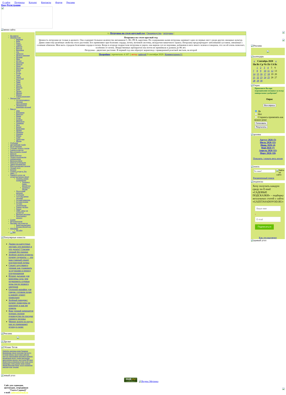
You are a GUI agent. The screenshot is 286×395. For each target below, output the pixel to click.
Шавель (19, 95)
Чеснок (18, 91)
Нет (259, 114)
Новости (13, 153)
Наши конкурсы (15, 155)
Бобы (18, 41)
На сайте (19, 230)
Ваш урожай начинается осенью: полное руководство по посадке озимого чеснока (21, 315)
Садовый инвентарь (23, 200)
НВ (28, 360)
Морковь (19, 57)
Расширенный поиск (263, 178)
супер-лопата (15, 363)
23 (261, 77)
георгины (20, 353)
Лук (17, 52)
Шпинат (19, 93)
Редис (18, 71)
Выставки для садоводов (19, 223)
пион (31, 360)
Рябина (18, 136)
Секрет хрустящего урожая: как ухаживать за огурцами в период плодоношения (20, 269)
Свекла (18, 77)
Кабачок (19, 46)
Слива (18, 137)
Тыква (18, 82)
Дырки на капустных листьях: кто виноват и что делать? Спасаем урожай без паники (20, 248)
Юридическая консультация (20, 166)
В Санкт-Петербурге (23, 227)
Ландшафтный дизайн (18, 145)
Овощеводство (15, 37)
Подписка (19, 2)
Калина (18, 127)
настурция (22, 360)
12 (272, 71)
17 (265, 74)
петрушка (168, 33)
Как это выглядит (268, 237)
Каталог (33, 2)
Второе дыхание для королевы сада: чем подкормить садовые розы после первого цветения (19, 281)
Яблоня (18, 141)
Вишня (18, 116)
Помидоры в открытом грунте (13, 362)
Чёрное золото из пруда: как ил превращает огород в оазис (21, 324)
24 (265, 77)
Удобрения (14, 143)
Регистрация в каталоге (21, 217)
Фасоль (18, 86)
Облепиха (19, 132)
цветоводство (7, 367)
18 (268, 74)
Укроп (18, 84)
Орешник (19, 134)
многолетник (7, 360)
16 (261, 74)
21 (254, 77)
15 (258, 74)
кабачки (26, 354)
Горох (18, 43)
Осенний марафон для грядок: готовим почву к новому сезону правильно (20, 293)
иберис (11, 354)
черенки (16, 367)
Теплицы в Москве (26, 188)
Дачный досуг (15, 168)
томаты (27, 363)
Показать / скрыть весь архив (268, 158)
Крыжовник (20, 128)
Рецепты (13, 169)
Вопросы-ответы (16, 161)
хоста (22, 365)
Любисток (19, 53)
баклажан (24, 351)
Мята (18, 59)
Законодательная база (18, 164)
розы (26, 362)
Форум (58, 2)
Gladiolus (6, 351)
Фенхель (19, 87)
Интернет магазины (23, 214)
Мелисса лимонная (23, 55)
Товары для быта (22, 207)
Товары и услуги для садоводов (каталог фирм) (19, 176)
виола (14, 353)
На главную (14, 36)
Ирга (18, 125)
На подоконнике (16, 146)
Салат (18, 75)
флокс (17, 365)
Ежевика (19, 120)
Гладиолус (27, 353)
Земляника (20, 123)
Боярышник (20, 112)
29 (258, 80)
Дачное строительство (18, 157)
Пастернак (20, 62)
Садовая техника (22, 202)
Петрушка (19, 68)
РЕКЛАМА (14, 228)
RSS (14, 232)
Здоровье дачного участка (19, 148)
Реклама (70, 2)
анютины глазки (15, 351)
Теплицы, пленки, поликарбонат (22, 179)
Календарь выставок (23, 225)
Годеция (5, 354)
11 (268, 71)
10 (265, 71)
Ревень (18, 70)
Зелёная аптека (15, 159)
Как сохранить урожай (18, 152)
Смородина (20, 139)
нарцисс (15, 360)
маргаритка (25, 358)
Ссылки (12, 219)
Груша (18, 118)
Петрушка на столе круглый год (127, 33)
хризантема (28, 365)
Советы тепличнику (23, 96)
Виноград (19, 114)
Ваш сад (13, 109)
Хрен (18, 89)
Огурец (19, 61)
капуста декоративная (10, 356)
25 (268, 77)
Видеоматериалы (16, 221)
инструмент (18, 354)
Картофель (20, 50)
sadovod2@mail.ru (19, 392)
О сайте (6, 2)
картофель (22, 356)
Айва (18, 111)
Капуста (19, 48)
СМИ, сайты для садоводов (22, 211)
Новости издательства (18, 162)
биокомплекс (7, 353)
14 (254, 74)
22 (258, 77)
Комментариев (172, 54)
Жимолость (20, 121)
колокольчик (7, 358)
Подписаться (264, 226)
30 (261, 80)
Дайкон (18, 45)
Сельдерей (20, 78)
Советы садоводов (16, 150)
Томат (18, 80)
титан (23, 363)
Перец (18, 66)
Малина (19, 130)
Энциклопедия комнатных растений (23, 106)
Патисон (19, 64)
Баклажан (19, 39)
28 (254, 80)
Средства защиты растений (22, 197)
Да (259, 111)
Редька (18, 73)
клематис (29, 356)
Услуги (18, 209)
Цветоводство (15, 98)
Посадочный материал (20, 192)
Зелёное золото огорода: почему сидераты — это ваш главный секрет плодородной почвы (21, 258)
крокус (14, 358)
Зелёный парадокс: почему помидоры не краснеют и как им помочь (19, 304)
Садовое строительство (21, 204)
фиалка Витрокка (9, 365)
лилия (19, 358)
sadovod (142, 54)
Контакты (46, 2)
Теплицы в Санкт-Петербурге (26, 184)
